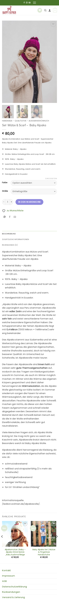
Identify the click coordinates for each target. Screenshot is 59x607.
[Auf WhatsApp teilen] (4, 217)
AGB (4, 581)
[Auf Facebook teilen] (9, 217)
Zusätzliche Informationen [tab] (15, 239)
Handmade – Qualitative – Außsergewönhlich (25, 120)
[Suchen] (45, 10)
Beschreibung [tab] (9, 233)
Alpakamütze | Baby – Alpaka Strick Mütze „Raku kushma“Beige (15, 552)
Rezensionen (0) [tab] (10, 245)
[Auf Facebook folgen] (24, 3)
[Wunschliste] (39, 10)
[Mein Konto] (49, 10)
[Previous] (6, 62)
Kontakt (6, 570)
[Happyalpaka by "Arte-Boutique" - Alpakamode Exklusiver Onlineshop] (17, 10)
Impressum (8, 575)
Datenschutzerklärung (14, 586)
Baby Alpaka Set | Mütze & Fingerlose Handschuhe (44, 552)
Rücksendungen (11, 592)
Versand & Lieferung (13, 597)
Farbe (4, 183)
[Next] (52, 62)
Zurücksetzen (51, 178)
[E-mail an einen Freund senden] (14, 217)
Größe (5, 191)
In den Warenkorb (29, 201)
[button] (34, 2)
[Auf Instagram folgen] (27, 3)
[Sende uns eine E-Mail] (29, 3)
